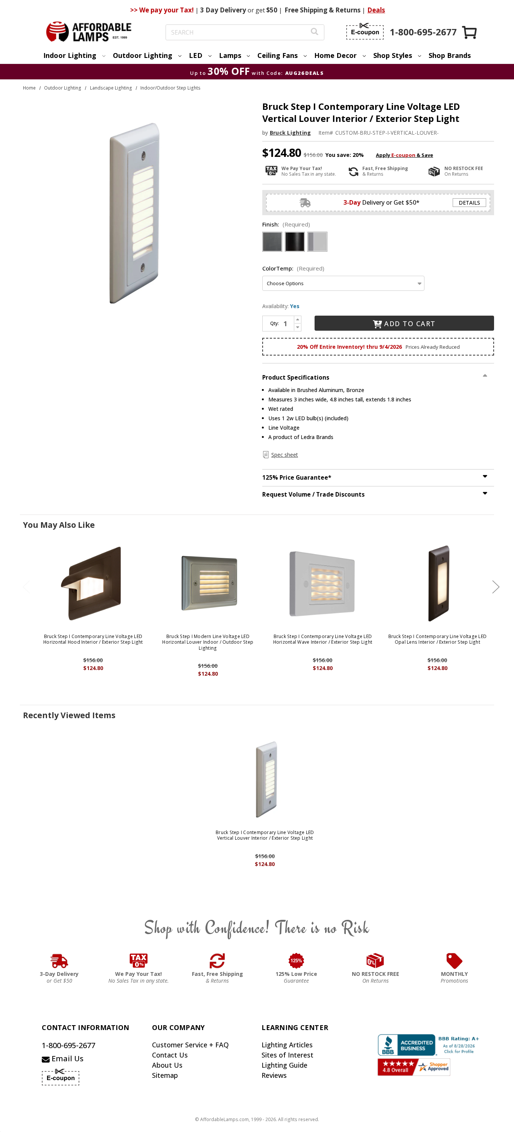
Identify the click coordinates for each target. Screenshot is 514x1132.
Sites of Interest (287, 1054)
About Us (167, 1065)
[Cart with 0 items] (470, 32)
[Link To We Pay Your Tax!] (138, 960)
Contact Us (170, 1054)
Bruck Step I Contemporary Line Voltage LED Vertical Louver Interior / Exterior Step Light (265, 835)
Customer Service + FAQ (190, 1044)
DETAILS (469, 202)
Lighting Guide (284, 1065)
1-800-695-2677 (68, 1045)
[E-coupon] (365, 31)
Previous (26, 587)
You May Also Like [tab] (59, 525)
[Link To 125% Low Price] (296, 960)
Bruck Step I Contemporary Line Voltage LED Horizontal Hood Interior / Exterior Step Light (93, 639)
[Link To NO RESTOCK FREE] (375, 960)
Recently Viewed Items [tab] (69, 715)
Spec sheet (284, 454)
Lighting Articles (287, 1044)
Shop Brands (450, 55)
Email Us (67, 1058)
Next (495, 587)
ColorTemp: (293, 268)
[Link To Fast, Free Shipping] (217, 960)
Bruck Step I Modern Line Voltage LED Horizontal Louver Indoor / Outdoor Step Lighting (207, 642)
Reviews (274, 1075)
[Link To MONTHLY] (454, 960)
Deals (376, 10)
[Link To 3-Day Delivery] (59, 960)
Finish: (286, 224)
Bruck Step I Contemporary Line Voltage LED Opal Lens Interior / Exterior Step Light (437, 639)
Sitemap (165, 1075)
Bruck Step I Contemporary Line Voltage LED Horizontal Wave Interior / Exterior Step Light (323, 639)
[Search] (315, 32)
